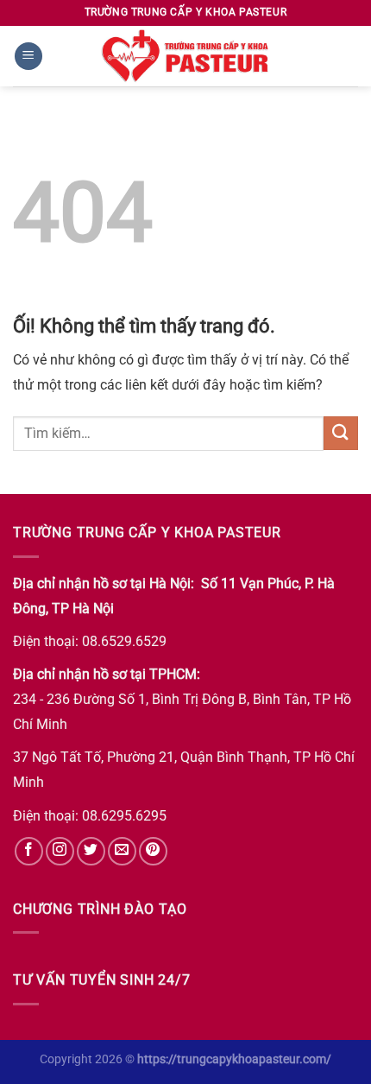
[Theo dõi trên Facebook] (29, 851)
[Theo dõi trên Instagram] (60, 851)
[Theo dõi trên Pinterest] (153, 851)
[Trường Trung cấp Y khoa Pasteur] (185, 56)
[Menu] (28, 56)
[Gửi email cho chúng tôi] (122, 851)
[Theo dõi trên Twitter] (91, 851)
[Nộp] (341, 433)
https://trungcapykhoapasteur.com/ (234, 1059)
